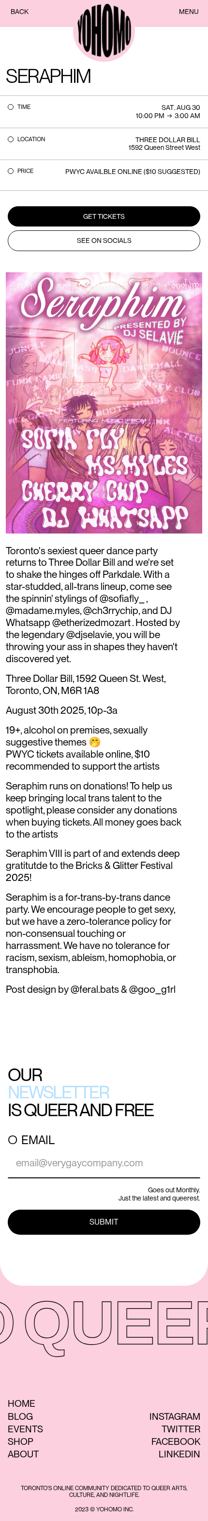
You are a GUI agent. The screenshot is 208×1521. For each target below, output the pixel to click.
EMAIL (38, 1140)
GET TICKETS (104, 216)
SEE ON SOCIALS (104, 240)
